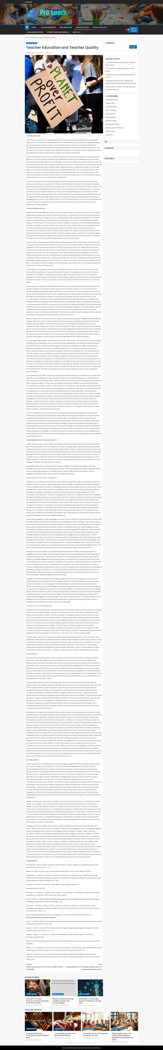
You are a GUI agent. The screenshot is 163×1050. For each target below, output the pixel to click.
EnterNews (88, 1048)
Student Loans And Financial (58, 32)
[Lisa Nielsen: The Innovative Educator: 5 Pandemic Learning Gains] (90, 987)
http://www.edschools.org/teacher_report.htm (41, 917)
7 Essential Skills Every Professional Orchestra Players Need (37, 1035)
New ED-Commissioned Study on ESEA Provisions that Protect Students (62, 1001)
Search (110, 43)
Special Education (99, 27)
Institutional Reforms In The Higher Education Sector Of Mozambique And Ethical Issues (84, 966)
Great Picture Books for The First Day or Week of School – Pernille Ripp (45, 966)
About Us (76, 32)
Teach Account (110, 131)
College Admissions (48, 27)
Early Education (66, 27)
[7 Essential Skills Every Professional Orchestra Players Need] (38, 1021)
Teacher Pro (109, 135)
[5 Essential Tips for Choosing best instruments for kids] (96, 1021)
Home (33, 27)
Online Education (82, 27)
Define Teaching (31, 43)
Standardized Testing (35, 32)
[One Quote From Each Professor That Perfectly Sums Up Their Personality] (37, 987)
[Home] (27, 27)
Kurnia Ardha (31, 53)
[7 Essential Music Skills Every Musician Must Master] (67, 1021)
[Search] (126, 30)
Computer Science (111, 106)
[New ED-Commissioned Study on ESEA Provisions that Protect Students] (64, 987)
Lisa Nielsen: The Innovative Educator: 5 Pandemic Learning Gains (90, 1001)
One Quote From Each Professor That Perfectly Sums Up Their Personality (37, 1001)
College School (110, 103)
